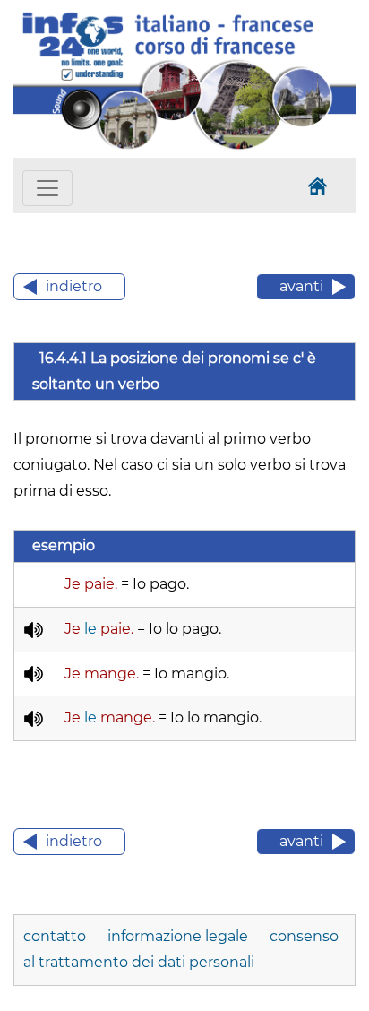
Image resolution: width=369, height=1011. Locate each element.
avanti (301, 286)
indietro (74, 286)
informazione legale (177, 936)
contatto (56, 936)
